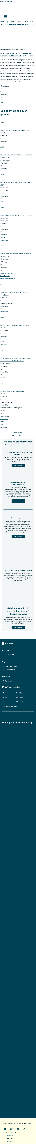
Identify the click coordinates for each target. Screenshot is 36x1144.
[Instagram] (11, 1129)
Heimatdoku (4, 94)
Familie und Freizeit (6, 303)
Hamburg (3, 377)
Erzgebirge (3, 234)
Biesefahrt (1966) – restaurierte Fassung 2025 (14, 130)
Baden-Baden (4, 416)
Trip (1, 103)
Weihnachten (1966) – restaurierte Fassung (13, 292)
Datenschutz (10, 1138)
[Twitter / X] (24, 1129)
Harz (1, 100)
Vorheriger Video (17, 433)
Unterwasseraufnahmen (7, 278)
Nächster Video (17, 435)
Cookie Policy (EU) (11, 1133)
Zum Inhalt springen (6, 1)
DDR (1, 201)
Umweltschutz (4, 276)
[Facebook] (5, 1129)
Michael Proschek (19, 49)
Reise (2, 342)
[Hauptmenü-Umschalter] (7, 16)
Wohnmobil (3, 344)
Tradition (3, 237)
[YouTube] (18, 1129)
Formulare (9, 1141)
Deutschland (4, 419)
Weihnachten (4, 311)
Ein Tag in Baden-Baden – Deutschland (12, 391)
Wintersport (4, 240)
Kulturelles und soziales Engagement (11, 408)
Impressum (9, 1136)
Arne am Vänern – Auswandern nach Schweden (14, 325)
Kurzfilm (2, 410)
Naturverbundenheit (6, 273)
